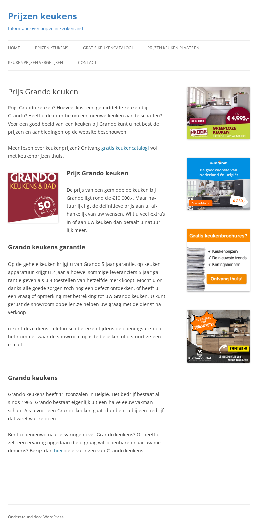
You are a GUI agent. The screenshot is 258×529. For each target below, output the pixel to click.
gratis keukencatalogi (125, 148)
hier (58, 450)
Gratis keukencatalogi (108, 48)
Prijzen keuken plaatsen (173, 48)
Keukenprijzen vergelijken (35, 62)
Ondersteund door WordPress (36, 517)
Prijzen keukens (42, 16)
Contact (87, 62)
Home (14, 48)
